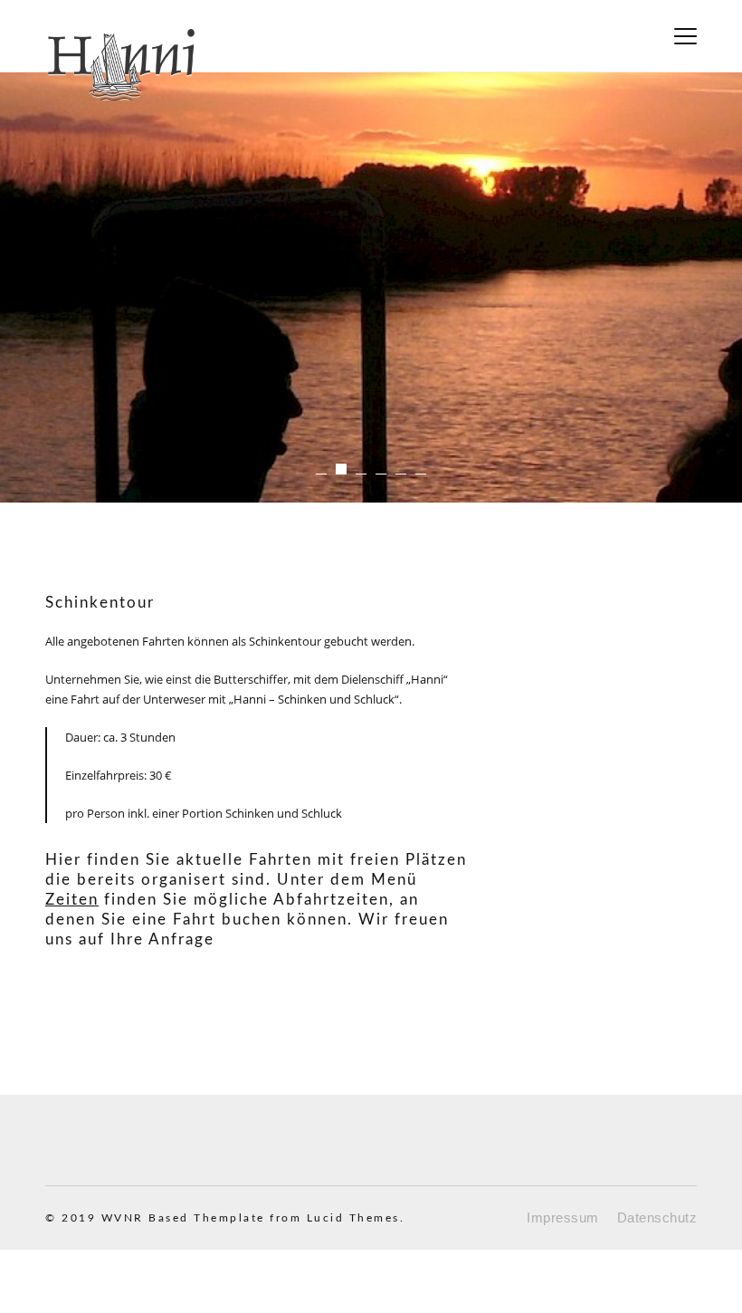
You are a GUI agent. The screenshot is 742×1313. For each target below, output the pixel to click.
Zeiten (72, 899)
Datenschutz (657, 1217)
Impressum (563, 1217)
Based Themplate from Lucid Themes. (276, 1217)
